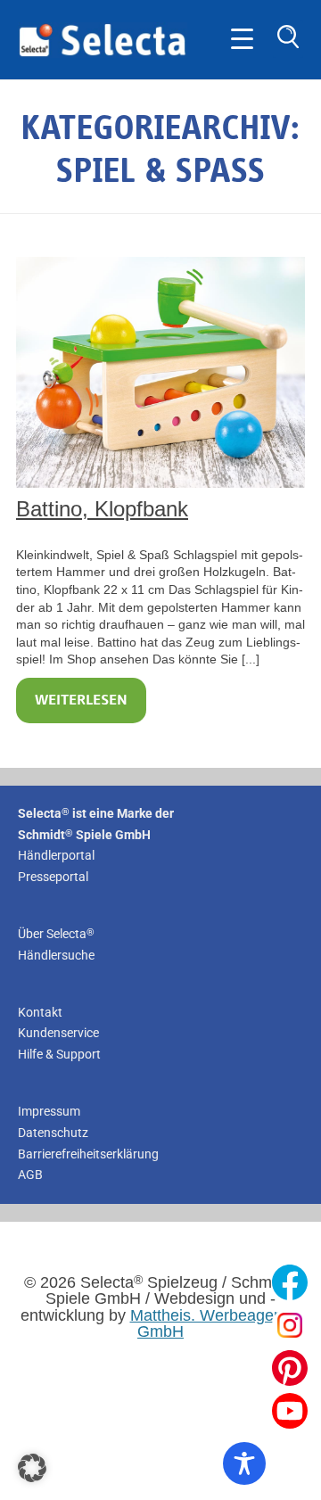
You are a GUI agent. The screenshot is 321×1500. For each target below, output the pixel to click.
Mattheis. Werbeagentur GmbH (215, 1323)
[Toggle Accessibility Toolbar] (244, 1463)
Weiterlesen (81, 700)
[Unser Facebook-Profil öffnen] (290, 1282)
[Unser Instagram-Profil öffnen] (290, 1325)
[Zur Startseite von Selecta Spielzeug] (102, 53)
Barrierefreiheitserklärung (88, 1154)
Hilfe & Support (59, 1054)
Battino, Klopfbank (102, 509)
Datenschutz (53, 1132)
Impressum (49, 1111)
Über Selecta (56, 934)
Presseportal (53, 877)
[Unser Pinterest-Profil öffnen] (290, 1368)
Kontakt (40, 1012)
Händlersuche (56, 955)
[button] (32, 1468)
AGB (30, 1174)
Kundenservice (58, 1033)
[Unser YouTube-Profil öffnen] (290, 1411)
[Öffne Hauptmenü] (242, 40)
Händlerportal (56, 855)
